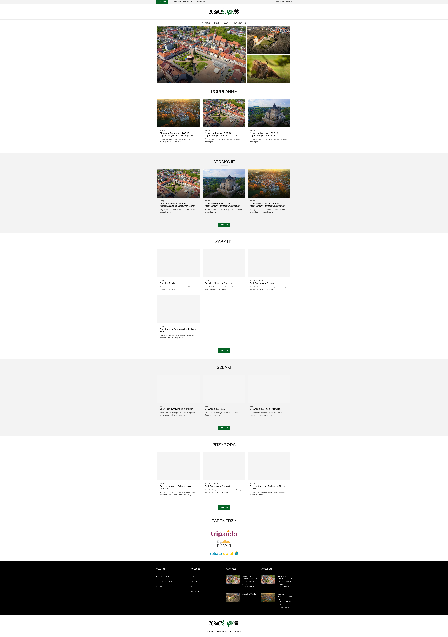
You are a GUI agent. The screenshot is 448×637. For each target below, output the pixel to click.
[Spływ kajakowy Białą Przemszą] (269, 389)
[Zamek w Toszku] (268, 40)
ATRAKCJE (206, 23)
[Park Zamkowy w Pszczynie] (269, 263)
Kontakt (289, 2)
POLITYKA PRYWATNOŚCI (165, 581)
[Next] (172, 2)
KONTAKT (159, 586)
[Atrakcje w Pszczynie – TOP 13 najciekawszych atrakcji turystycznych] (179, 113)
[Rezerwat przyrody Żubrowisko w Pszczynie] (268, 69)
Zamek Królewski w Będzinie (218, 283)
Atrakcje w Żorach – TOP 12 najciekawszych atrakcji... (195, 2)
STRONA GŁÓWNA (163, 576)
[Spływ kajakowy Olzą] (224, 389)
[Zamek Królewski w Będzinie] (224, 263)
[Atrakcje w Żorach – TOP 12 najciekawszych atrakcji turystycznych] (224, 113)
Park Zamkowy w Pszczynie (263, 283)
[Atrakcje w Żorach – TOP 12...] (202, 54)
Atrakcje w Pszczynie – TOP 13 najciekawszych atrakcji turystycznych (177, 134)
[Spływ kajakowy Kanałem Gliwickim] (179, 389)
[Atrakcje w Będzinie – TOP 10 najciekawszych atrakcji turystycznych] (269, 113)
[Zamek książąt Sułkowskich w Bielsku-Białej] (179, 309)
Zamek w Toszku (257, 51)
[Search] (245, 23)
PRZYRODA (237, 23)
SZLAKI (227, 23)
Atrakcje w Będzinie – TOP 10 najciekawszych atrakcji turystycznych (267, 134)
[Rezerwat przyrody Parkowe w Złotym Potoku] (269, 466)
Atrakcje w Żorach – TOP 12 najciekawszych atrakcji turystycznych (222, 134)
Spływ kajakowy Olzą (215, 409)
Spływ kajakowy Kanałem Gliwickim (176, 409)
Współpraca (279, 2)
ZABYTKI (217, 23)
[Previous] (170, 2)
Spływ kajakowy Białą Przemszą (265, 409)
